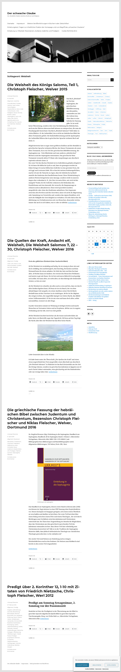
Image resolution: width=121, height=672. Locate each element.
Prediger (12, 451)
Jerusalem (91, 112)
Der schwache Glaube (21, 13)
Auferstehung (16, 610)
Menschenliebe (11, 265)
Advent (90, 93)
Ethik (102, 99)
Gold (21, 109)
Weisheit (18, 124)
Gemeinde (10, 621)
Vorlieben (111, 665)
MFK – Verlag (92, 300)
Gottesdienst (102, 106)
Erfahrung (10, 617)
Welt (8, 125)
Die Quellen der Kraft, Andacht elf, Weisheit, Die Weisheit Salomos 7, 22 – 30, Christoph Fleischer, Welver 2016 (42, 244)
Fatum (15, 617)
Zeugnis (9, 647)
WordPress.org (92, 332)
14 (104, 241)
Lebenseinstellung (12, 626)
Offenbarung (17, 632)
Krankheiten (16, 623)
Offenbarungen (11, 634)
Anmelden (91, 327)
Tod (8, 124)
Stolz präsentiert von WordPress (39, 663)
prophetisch (10, 637)
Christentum (17, 441)
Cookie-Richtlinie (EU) (69, 31)
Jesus (15, 447)
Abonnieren (91, 173)
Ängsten (9, 610)
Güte (17, 111)
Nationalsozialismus (98, 121)
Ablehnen (97, 665)
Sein (101, 130)
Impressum (98, 669)
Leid (16, 116)
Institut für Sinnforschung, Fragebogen (100, 285)
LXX (8, 451)
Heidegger (91, 109)
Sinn (15, 122)
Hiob (16, 445)
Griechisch (10, 443)
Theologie (91, 133)
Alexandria (10, 441)
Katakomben (17, 449)
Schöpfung (10, 122)
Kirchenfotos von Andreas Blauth (98, 289)
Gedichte (16, 101)
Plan (12, 118)
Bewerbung (16, 611)
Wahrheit (12, 124)
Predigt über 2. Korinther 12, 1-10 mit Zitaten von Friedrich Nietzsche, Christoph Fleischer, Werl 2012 (43, 591)
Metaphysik (108, 118)
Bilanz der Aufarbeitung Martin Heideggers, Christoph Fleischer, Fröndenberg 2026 (98, 216)
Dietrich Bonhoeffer (93, 99)
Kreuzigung (10, 624)
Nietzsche (20, 630)
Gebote (9, 105)
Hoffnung (98, 109)
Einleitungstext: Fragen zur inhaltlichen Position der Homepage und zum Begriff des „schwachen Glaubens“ (46, 27)
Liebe (9, 118)
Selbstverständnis (12, 641)
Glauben (90, 106)
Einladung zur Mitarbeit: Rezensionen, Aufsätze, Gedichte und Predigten (33, 31)
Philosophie (96, 124)
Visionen (18, 643)
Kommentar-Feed (93, 331)
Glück (18, 109)
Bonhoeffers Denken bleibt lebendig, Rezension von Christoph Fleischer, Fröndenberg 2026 (99, 210)
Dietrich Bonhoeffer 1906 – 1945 (97, 271)
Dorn (14, 615)
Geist (8, 263)
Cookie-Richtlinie (89, 669)
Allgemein (10, 101)
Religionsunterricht (93, 130)
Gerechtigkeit (11, 107)
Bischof (17, 613)
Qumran (9, 452)
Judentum (10, 449)
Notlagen (10, 632)
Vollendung (10, 645)
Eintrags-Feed (92, 329)
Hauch (16, 263)
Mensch (100, 118)
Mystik (89, 121)
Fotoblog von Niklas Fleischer (96, 274)
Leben (14, 114)
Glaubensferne (11, 109)
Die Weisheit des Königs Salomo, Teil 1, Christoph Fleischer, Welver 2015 (42, 87)
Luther (94, 118)
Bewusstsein (11, 613)
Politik (103, 124)
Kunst (102, 115)
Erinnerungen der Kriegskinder (97, 272)
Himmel (20, 112)
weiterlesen (72, 202)
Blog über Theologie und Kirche (97, 269)
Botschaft (10, 615)
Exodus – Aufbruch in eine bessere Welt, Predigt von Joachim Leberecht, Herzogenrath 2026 (100, 197)
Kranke (9, 114)
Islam (104, 109)
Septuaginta (16, 452)
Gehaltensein (15, 619)
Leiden (20, 626)
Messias (15, 628)
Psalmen (18, 451)
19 (96, 244)
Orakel (19, 634)
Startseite (10, 23)
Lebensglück (11, 116)
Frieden (18, 103)
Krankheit (10, 623)
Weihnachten (103, 133)
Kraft (20, 621)
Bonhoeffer (91, 96)
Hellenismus (10, 445)
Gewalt (104, 102)
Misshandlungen (12, 630)
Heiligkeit (10, 112)
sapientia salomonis (13, 120)
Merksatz (10, 628)
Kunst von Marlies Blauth (95, 298)
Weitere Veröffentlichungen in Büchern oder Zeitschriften (48, 23)
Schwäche (10, 639)
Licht (19, 116)
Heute (15, 112)
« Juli (92, 253)
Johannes (103, 112)
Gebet (9, 619)
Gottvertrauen (11, 111)
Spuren (19, 122)
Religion (99, 127)
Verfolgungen (11, 643)
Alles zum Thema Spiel (95, 267)
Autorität (9, 611)
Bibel (104, 93)
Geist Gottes (15, 105)
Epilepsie (19, 615)
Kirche (97, 115)
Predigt (16, 261)
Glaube (110, 102)
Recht (16, 118)
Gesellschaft (96, 102)
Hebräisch (17, 443)
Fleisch (20, 617)
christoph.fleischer (12, 96)
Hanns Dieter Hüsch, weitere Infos (98, 280)
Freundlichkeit (11, 103)
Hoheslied (10, 447)
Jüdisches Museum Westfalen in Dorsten (100, 287)
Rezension (17, 439)
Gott (12, 263)
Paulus (9, 635)
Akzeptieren (82, 665)
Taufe (110, 130)
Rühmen (17, 637)
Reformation (91, 127)
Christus (107, 96)
